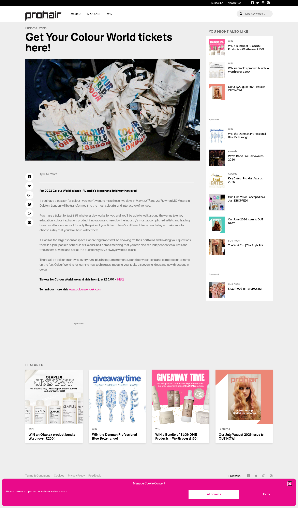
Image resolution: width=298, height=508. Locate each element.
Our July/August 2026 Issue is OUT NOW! (246, 89)
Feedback (94, 475)
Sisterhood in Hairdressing (245, 289)
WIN (109, 14)
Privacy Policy (76, 475)
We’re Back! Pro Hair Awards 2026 (246, 158)
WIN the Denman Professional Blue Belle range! (247, 135)
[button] (290, 484)
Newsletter (234, 3)
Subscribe (217, 3)
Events (42, 28)
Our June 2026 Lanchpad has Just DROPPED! (246, 199)
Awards (232, 151)
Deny (266, 494)
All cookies (214, 494)
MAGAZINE (94, 14)
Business (31, 28)
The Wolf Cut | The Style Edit (246, 245)
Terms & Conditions (37, 475)
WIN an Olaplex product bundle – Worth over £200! (248, 70)
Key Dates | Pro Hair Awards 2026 (245, 180)
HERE (120, 279)
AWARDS (76, 14)
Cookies (59, 475)
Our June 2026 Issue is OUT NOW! (245, 221)
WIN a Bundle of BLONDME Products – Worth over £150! (246, 48)
